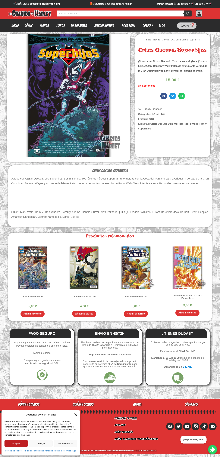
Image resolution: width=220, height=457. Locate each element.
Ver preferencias (66, 443)
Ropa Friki (128, 25)
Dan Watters (175, 124)
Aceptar (16, 443)
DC (172, 39)
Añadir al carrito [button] (32, 313)
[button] (75, 414)
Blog (162, 25)
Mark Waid (191, 124)
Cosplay (147, 25)
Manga (44, 25)
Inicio (15, 25)
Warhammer (79, 25)
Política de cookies (13, 451)
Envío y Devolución (123, 432)
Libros (60, 25)
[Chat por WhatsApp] (212, 449)
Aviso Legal (71, 451)
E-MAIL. (187, 367)
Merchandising (104, 25)
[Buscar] (188, 13)
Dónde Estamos (67, 439)
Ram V (203, 124)
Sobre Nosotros (68, 418)
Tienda (156, 39)
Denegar (41, 443)
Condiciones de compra (125, 418)
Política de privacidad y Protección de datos (44, 451)
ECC (151, 119)
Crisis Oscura (158, 124)
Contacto (65, 432)
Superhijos (144, 128)
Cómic (28, 25)
